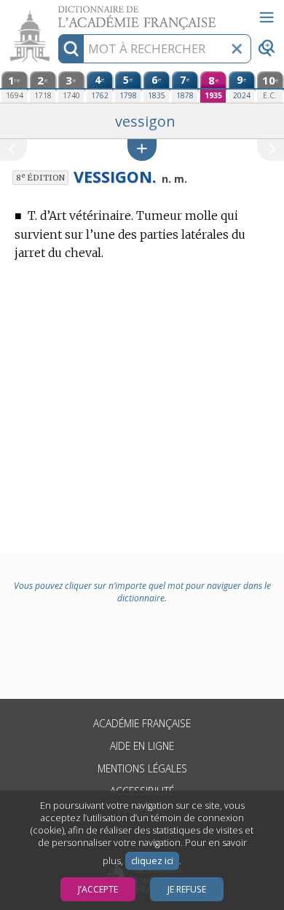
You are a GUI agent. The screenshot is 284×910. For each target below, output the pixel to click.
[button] (142, 149)
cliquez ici (152, 861)
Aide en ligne (142, 746)
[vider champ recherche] (236, 48)
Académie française (142, 723)
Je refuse (186, 889)
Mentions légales (142, 768)
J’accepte (98, 889)
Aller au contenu (56, 12)
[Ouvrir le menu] (266, 17)
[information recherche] (71, 48)
